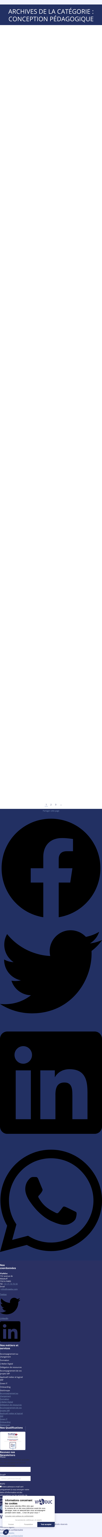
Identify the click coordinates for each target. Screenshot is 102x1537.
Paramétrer (28, 1524)
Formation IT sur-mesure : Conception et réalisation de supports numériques (43, 446)
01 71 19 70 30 (11, 1284)
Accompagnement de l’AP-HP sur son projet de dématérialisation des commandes (46, 601)
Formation (4, 1360)
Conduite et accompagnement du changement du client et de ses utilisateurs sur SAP (44, 679)
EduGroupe (5, 1390)
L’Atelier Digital (6, 1363)
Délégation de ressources (11, 1367)
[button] (6, 1532)
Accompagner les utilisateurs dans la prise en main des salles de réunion (48, 390)
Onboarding (5, 1387)
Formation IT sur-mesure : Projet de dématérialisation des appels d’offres (49, 523)
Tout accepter (46, 1524)
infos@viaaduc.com (9, 1289)
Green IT (3, 1383)
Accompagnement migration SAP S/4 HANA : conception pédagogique (46, 175)
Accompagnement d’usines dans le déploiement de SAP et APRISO (44, 787)
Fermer (11, 1524)
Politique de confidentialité (11, 1530)
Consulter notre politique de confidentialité (19, 1516)
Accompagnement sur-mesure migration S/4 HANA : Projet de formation (48, 99)
